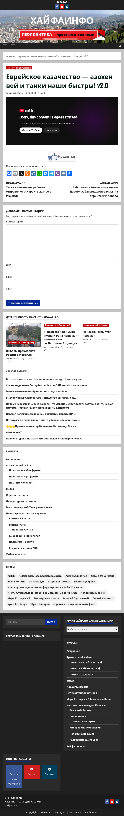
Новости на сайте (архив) (19, 68)
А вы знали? (14, 432)
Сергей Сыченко (103, 598)
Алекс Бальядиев (76, 576)
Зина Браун (36, 581)
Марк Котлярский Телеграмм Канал (29, 507)
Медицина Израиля (46, 598)
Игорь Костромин (59, 581)
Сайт (9, 288)
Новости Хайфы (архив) (24, 476)
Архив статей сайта (18, 465)
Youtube (12, 576)
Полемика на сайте (21, 542)
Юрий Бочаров (40, 604)
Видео (10, 489)
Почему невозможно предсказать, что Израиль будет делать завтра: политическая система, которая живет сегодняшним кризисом (59, 406)
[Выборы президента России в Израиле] (23, 335)
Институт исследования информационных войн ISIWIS (42, 592)
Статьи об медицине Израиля (25, 635)
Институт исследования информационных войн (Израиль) (45, 587)
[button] (5, 46)
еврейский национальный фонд (74, 604)
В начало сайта (14, 797)
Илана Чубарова (84, 581)
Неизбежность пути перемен (97, 333)
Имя (8, 265)
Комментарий (15, 221)
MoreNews (75, 812)
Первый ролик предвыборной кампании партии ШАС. (41, 414)
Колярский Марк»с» (93, 592)
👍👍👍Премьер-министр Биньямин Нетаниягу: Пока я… (42, 426)
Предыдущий (28, 189)
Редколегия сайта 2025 (23, 548)
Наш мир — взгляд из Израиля (26, 513)
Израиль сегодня (17, 495)
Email (9, 276)
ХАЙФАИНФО (62, 19)
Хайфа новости (16, 554)
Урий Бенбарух (17, 604)
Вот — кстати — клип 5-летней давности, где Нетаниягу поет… (45, 379)
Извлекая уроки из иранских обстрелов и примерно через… (44, 438)
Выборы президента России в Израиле (20, 352)
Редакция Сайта (14, 92)
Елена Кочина (16, 581)
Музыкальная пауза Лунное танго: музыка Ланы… (38, 391)
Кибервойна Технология (24, 535)
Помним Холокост (21, 482)
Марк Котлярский (19, 598)
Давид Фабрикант (102, 576)
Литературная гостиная (21, 501)
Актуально (13, 459)
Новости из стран (23, 529)
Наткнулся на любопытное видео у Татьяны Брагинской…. (43, 420)
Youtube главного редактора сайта (40, 576)
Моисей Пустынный (76, 598)
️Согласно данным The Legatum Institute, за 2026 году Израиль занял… (47, 385)
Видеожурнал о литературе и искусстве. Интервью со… (41, 397)
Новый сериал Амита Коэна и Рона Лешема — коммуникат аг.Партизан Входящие (61, 337)
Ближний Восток (20, 518)
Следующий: (94, 189)
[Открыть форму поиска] (120, 46)
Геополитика (17, 524)
